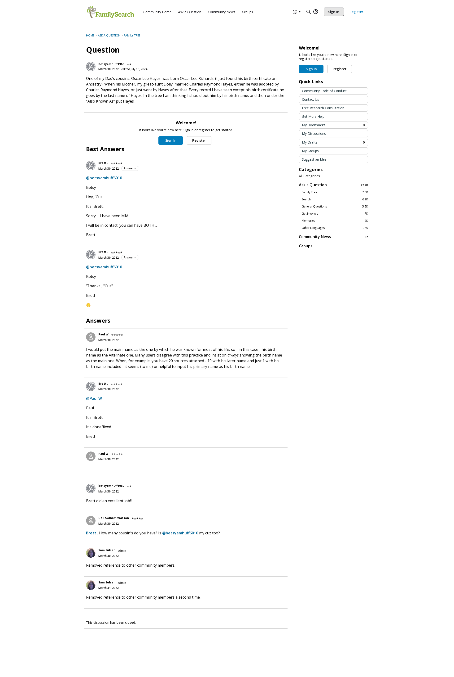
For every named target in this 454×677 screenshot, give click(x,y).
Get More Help (313, 116)
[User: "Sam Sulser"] (91, 553)
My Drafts (333, 142)
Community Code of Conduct (324, 91)
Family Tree (335, 192)
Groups (305, 246)
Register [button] (199, 140)
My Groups (310, 151)
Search (335, 199)
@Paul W (94, 398)
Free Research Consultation (323, 108)
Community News (333, 236)
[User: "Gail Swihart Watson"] (91, 520)
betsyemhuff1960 (111, 64)
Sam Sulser (106, 550)
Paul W (103, 334)
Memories (335, 221)
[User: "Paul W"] (91, 337)
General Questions (335, 206)
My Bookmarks (333, 125)
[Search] (308, 12)
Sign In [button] (170, 140)
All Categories (309, 176)
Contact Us (310, 99)
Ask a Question (333, 184)
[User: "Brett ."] (91, 165)
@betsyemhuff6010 (104, 178)
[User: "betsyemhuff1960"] (91, 66)
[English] (110, 12)
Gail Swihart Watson (113, 518)
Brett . (103, 163)
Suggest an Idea (314, 159)
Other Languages (335, 228)
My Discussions (314, 133)
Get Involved (335, 214)
